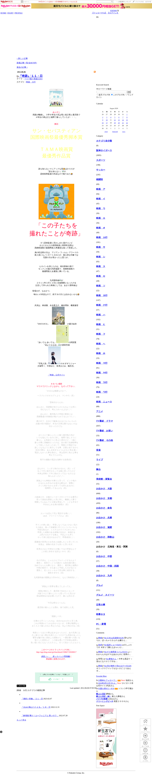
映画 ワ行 (101, 392)
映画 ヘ (100, 343)
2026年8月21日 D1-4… (107, 683)
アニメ (99, 411)
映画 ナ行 (101, 305)
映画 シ (100, 256)
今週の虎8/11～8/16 (106, 688)
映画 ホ (100, 353)
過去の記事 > (22, 67)
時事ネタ (100, 614)
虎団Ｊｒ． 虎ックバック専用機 (55, 656)
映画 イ (100, 198)
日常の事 (100, 604)
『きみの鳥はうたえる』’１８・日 (35, 707)
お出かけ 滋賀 (104, 527)
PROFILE (19, 13)
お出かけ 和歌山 (105, 537)
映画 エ (100, 218)
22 (127, 123)
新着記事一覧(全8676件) (27, 63)
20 (119, 123)
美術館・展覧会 (104, 479)
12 (115, 120)
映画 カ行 (31, 82)
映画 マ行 (101, 363)
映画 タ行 (101, 295)
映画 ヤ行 (101, 372)
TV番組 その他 (104, 440)
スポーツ (26, 1)
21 (123, 123)
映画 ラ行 (101, 382)
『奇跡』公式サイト (56, 375)
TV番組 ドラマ (104, 421)
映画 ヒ (100, 324)
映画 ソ (100, 285)
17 (107, 123)
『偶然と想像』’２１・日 (32, 699)
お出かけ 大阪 (104, 488)
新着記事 (145, 753)
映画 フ (100, 334)
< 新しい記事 (22, 58)
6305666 (113, 11)
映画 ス (100, 266)
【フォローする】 (99, 13)
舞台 (98, 469)
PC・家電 (101, 624)
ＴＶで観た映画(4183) (33, 79)
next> (123, 131)
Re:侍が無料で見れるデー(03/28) (117, 666)
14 (123, 120)
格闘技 (99, 179)
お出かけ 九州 (104, 575)
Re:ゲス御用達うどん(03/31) (116, 652)
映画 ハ (100, 314)
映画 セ (100, 276)
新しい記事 (145, 746)
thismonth (115, 131)
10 (107, 120)
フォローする (145, 732)
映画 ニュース (104, 401)
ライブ (99, 459)
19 (115, 123)
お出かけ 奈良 (104, 508)
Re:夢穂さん (111, 659)
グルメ (99, 585)
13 (119, 120)
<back (106, 131)
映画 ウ (100, 208)
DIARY (10, 13)
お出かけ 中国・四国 (107, 566)
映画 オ (100, 228)
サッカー (100, 169)
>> (123, 1)
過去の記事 (145, 739)
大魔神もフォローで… (107, 680)
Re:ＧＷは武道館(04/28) (114, 638)
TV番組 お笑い (104, 430)
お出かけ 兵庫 (104, 517)
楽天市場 (148, 1)
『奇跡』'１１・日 (31, 75)
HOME (3, 13)
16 (103, 123)
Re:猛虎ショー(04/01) (113, 645)
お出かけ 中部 (104, 556)
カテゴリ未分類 (104, 141)
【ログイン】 (113, 13)
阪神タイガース (104, 150)
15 (127, 120)
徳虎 (100, 645)
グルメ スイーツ (105, 595)
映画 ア (100, 189)
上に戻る (145, 761)
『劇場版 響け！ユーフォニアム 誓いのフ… (39, 716)
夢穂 (100, 638)
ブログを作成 (139, 1)
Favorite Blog (101, 676)
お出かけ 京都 (104, 498)
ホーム (145, 724)
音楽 (98, 450)
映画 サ (100, 247)
